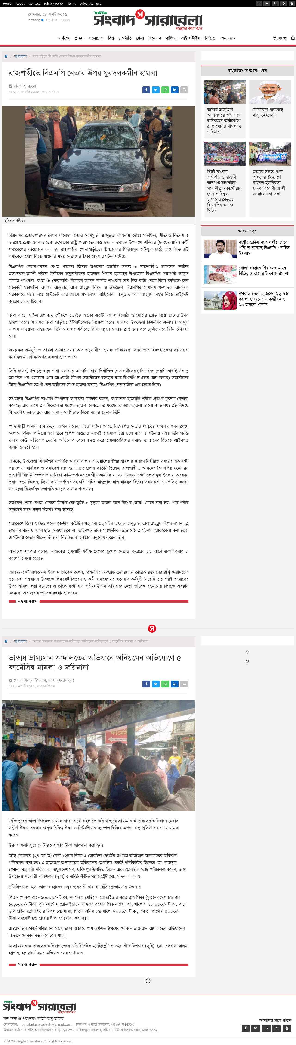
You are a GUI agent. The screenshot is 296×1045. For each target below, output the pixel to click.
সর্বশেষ (64, 38)
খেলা (140, 38)
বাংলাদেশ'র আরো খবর (247, 71)
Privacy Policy (53, 4)
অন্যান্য (227, 38)
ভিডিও (210, 38)
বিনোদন (154, 38)
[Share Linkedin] (175, 89)
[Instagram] (283, 3)
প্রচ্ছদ (79, 38)
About (20, 4)
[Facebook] (259, 3)
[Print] (184, 89)
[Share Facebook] (146, 89)
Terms (72, 4)
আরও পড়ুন (247, 231)
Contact (34, 4)
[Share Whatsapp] (165, 89)
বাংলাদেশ (95, 38)
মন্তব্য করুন (27, 601)
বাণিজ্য (171, 38)
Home (7, 4)
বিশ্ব (111, 38)
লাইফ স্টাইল (190, 38)
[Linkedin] (275, 3)
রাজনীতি (125, 38)
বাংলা (48, 20)
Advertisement (90, 4)
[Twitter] (266, 3)
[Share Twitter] (156, 89)
